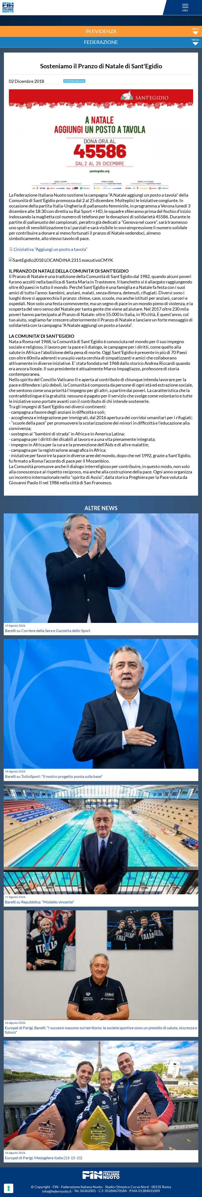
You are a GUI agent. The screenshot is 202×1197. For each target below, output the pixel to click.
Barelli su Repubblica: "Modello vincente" (39, 901)
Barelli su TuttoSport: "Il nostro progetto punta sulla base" (53, 776)
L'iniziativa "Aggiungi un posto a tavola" (50, 249)
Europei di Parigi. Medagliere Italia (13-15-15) (43, 1157)
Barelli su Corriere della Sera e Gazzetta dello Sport (47, 630)
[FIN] (85, 7)
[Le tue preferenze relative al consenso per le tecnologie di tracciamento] (8, 1188)
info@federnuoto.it (56, 1191)
